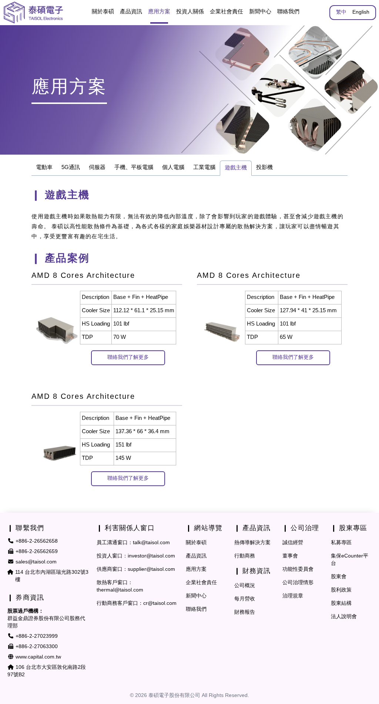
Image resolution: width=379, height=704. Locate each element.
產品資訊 (196, 556)
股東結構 (341, 603)
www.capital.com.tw (38, 657)
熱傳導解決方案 (252, 543)
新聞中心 (260, 12)
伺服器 (97, 168)
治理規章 (292, 596)
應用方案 (196, 569)
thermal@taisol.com (120, 590)
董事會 (290, 556)
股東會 (338, 577)
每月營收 (244, 599)
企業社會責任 (201, 583)
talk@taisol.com (151, 543)
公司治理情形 (297, 583)
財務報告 (244, 612)
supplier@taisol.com (151, 569)
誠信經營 (292, 543)
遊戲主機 (236, 168)
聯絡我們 (288, 12)
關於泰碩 (103, 12)
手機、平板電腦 (133, 168)
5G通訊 (70, 168)
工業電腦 (204, 168)
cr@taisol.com (160, 603)
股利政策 (341, 590)
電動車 (44, 168)
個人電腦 (173, 168)
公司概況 (244, 586)
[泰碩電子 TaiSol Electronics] (33, 12)
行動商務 (244, 556)
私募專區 (341, 543)
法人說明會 (344, 617)
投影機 (264, 168)
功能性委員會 (297, 569)
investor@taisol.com (151, 556)
